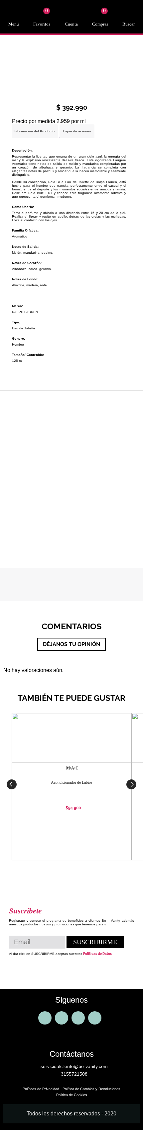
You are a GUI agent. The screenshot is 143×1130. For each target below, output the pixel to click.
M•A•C (72, 768)
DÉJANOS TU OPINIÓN (71, 644)
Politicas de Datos (97, 954)
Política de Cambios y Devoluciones (91, 1089)
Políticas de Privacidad (41, 1089)
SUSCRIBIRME (95, 942)
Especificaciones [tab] (77, 131)
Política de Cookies (71, 1095)
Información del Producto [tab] (34, 131)
